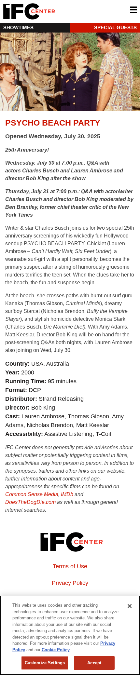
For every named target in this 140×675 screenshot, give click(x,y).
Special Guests (115, 27)
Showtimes (18, 27)
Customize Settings (45, 662)
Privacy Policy (70, 583)
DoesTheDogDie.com (30, 502)
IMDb (67, 494)
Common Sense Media (31, 494)
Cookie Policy (56, 649)
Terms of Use (70, 566)
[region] (70, 635)
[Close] (129, 606)
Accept (94, 662)
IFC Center (53, 11)
